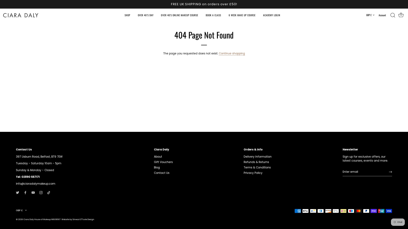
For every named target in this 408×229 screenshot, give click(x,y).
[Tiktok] (48, 192)
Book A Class (213, 15)
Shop (127, 15)
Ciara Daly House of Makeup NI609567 (42, 219)
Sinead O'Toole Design (83, 219)
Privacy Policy (253, 173)
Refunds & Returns (256, 162)
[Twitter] (17, 192)
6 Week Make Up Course (242, 15)
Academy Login (271, 15)
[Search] (392, 15)
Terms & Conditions (257, 167)
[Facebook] (25, 192)
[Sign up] (390, 171)
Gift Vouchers (163, 162)
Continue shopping (232, 53)
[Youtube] (33, 192)
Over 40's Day (145, 15)
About (158, 157)
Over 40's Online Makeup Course (179, 15)
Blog (157, 167)
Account (382, 15)
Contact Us (161, 173)
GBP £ (369, 15)
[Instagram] (41, 192)
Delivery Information (258, 157)
